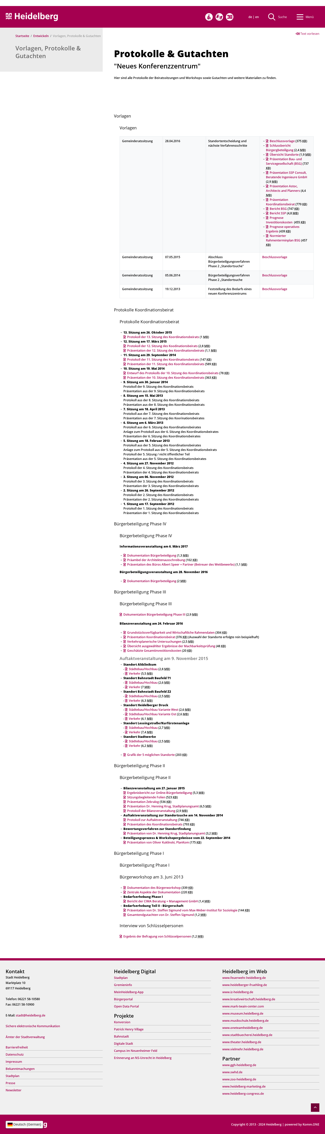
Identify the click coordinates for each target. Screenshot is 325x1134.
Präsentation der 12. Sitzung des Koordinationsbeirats (165, 350)
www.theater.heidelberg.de (241, 1042)
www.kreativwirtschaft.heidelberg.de (248, 999)
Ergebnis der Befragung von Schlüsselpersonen (157, 936)
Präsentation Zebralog (143, 802)
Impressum (14, 1062)
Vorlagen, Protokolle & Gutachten (48, 52)
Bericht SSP (278, 213)
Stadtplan (12, 1076)
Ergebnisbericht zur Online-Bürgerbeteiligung (159, 793)
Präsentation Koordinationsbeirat (151, 637)
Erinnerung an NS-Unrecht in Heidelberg (143, 1058)
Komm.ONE (311, 1124)
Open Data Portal (126, 1006)
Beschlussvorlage (282, 141)
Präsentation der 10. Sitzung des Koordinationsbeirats (165, 377)
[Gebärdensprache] (219, 17)
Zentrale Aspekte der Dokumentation (153, 892)
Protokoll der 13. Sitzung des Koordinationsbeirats (163, 337)
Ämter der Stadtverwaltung (25, 1037)
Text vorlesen (309, 34)
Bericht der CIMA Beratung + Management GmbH (162, 901)
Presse (10, 1083)
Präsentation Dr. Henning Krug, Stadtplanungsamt (163, 806)
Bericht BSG (278, 209)
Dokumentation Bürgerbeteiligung (151, 555)
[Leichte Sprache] (229, 17)
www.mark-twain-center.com (243, 1006)
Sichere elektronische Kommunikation (33, 1026)
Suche (282, 17)
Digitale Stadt (123, 1043)
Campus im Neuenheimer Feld (135, 1051)
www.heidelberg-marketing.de (244, 1086)
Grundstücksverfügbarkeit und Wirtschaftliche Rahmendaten (171, 632)
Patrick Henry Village (129, 1029)
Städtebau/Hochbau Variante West (153, 710)
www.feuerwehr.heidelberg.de (244, 978)
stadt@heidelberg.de (30, 1015)
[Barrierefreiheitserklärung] (209, 17)
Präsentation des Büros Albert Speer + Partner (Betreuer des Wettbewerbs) (181, 564)
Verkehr (134, 673)
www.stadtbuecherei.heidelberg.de (247, 1035)
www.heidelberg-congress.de (243, 1094)
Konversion (122, 1022)
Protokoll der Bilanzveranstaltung (151, 811)
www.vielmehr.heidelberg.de (242, 1049)
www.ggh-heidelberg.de (239, 1065)
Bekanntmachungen (20, 1069)
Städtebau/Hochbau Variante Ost (152, 714)
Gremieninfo (123, 985)
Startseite (22, 36)
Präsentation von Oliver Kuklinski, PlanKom (158, 842)
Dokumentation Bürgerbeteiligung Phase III (154, 614)
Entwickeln (41, 36)
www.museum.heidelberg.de (242, 1013)
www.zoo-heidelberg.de (239, 1079)
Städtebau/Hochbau (143, 669)
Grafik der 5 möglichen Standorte (151, 755)
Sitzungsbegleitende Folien (146, 797)
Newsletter (13, 1090)
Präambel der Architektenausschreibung (156, 560)
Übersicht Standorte (284, 154)
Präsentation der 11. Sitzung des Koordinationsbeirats (165, 364)
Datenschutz (15, 1054)
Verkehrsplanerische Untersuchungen (154, 641)
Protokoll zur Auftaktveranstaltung (152, 820)
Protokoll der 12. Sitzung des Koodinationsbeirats (162, 346)
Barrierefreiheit (17, 1047)
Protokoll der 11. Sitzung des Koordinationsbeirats (163, 359)
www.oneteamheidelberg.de (242, 1028)
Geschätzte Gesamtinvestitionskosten (154, 651)
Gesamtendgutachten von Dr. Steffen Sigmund (160, 915)
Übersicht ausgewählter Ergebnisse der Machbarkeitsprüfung (171, 646)
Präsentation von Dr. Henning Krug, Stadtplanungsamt (166, 833)
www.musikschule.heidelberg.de (245, 1021)
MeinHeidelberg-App (129, 992)
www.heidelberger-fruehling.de (244, 985)
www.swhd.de (232, 1072)
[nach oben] (315, 1107)
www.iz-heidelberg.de (237, 992)
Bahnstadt (121, 1036)
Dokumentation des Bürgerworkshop (154, 888)
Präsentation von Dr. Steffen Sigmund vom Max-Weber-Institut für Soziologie (182, 910)
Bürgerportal (123, 999)
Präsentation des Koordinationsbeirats (154, 824)
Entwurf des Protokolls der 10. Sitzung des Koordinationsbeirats (173, 373)
